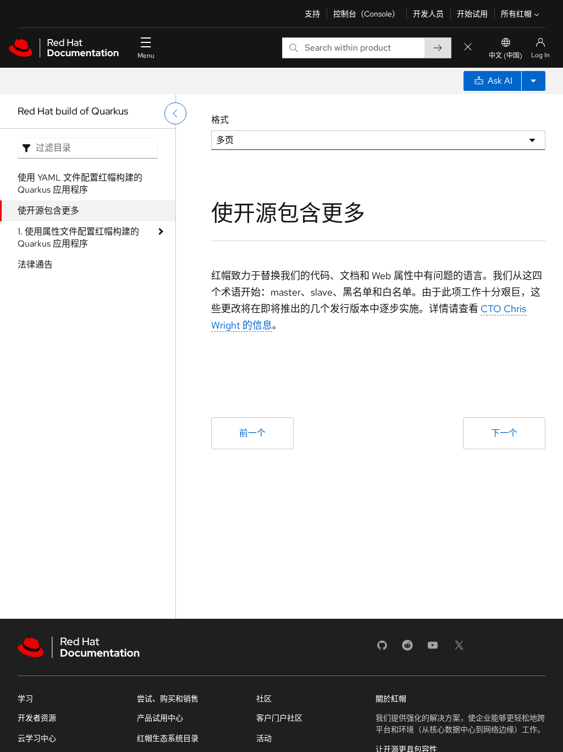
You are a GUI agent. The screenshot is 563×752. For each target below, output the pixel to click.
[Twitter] (459, 649)
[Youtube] (432, 649)
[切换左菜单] (175, 113)
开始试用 (472, 14)
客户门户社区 (279, 718)
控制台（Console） (366, 14)
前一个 (252, 433)
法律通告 (35, 264)
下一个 (504, 433)
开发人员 (428, 14)
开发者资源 (37, 718)
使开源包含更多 (48, 210)
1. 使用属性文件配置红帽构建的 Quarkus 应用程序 (78, 237)
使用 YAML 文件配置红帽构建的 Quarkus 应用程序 (80, 183)
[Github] (382, 649)
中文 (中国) (505, 55)
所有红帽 (516, 14)
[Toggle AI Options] (533, 81)
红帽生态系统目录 (167, 738)
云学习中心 (37, 738)
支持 (312, 14)
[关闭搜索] (468, 47)
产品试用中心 (160, 718)
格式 (220, 120)
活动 (264, 738)
